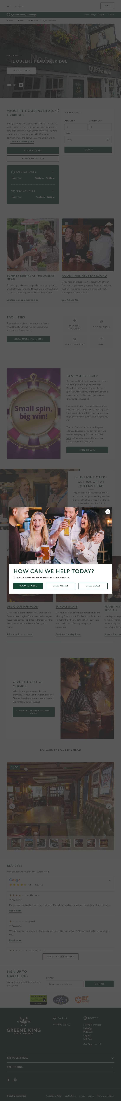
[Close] (107, 511)
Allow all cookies (98, 581)
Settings (107, 572)
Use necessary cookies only (60, 581)
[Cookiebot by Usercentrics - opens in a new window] (105, 517)
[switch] (45, 561)
